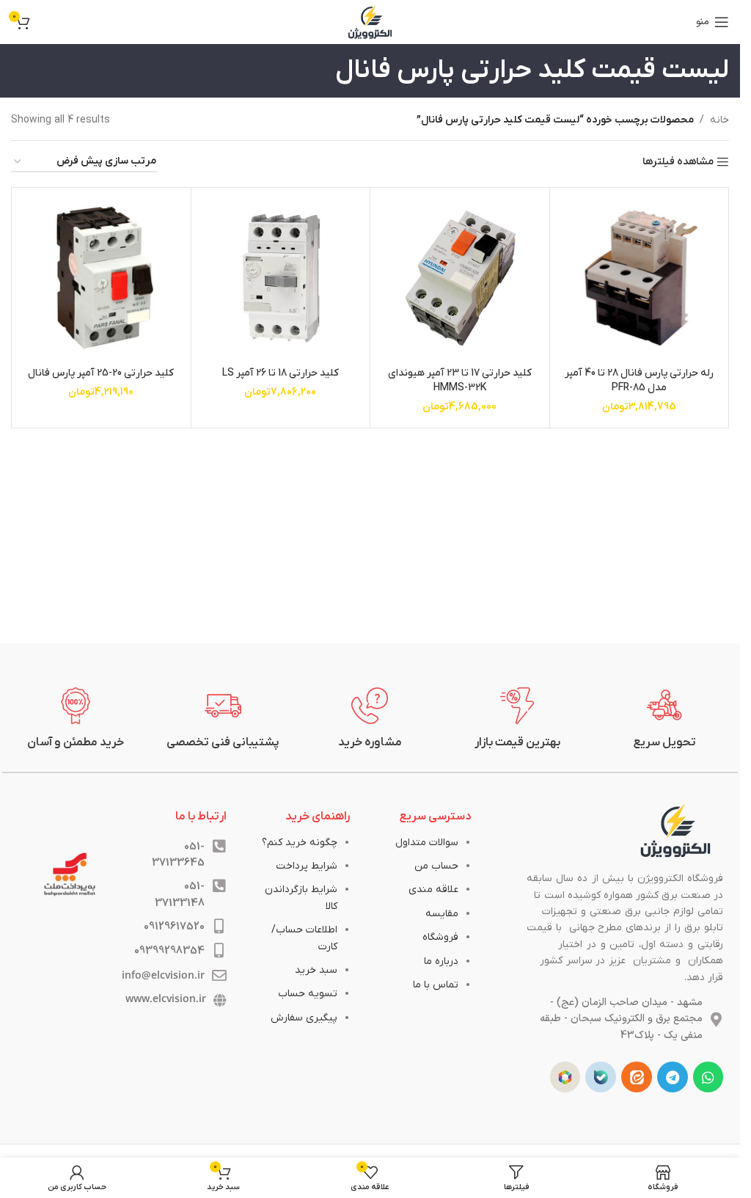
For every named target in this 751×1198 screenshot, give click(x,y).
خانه (719, 120)
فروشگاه (440, 937)
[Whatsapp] (708, 1077)
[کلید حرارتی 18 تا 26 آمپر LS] (281, 277)
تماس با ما (435, 985)
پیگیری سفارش (304, 1018)
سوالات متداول (426, 843)
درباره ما (441, 961)
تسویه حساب (307, 994)
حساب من (436, 866)
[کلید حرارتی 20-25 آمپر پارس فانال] (101, 277)
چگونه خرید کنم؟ (299, 843)
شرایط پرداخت (306, 866)
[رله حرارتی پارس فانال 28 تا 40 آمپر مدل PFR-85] (639, 277)
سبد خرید (316, 970)
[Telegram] (672, 1077)
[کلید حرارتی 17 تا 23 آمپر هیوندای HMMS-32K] (460, 277)
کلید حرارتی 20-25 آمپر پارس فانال (101, 373)
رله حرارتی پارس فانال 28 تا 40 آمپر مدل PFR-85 (639, 380)
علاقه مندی (433, 889)
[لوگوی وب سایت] (370, 22)
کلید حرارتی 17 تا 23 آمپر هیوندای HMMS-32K (460, 380)
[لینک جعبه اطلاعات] (664, 718)
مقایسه (441, 914)
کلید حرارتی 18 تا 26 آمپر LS (280, 373)
